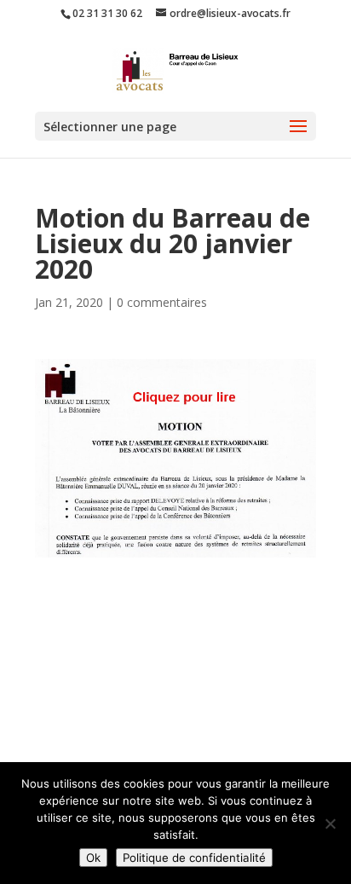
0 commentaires (162, 302)
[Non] (329, 823)
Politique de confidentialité (194, 857)
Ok (93, 857)
